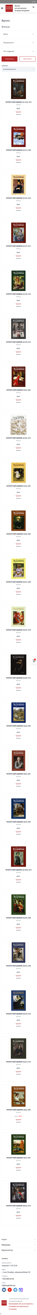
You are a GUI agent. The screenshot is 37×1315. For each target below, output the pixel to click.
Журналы (18, 105)
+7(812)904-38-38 (8, 1279)
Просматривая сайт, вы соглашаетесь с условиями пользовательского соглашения (21, 1306)
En (34, 2)
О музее (4, 1239)
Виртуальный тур (7, 1250)
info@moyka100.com (8, 1285)
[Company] (4, 1302)
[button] (18, 69)
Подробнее (18, 112)
